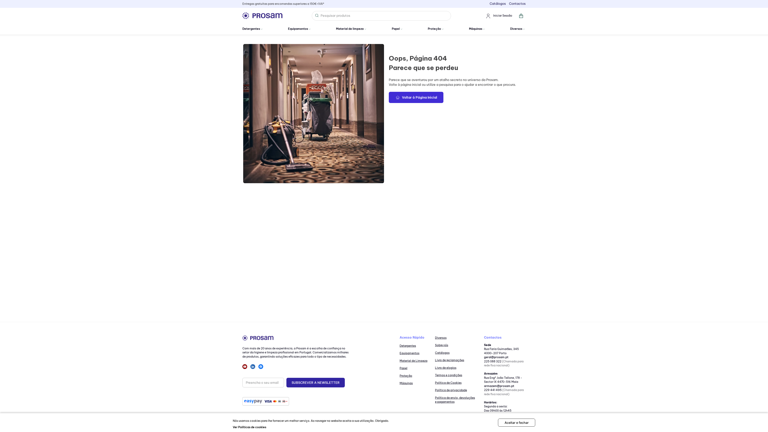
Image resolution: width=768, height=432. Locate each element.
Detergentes (251, 29)
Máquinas (475, 29)
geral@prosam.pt (496, 357)
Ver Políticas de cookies (249, 427)
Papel (396, 29)
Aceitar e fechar (517, 423)
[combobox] (381, 15)
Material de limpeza (350, 29)
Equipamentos (298, 29)
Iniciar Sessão (502, 15)
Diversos (516, 29)
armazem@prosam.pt (499, 386)
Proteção (434, 29)
